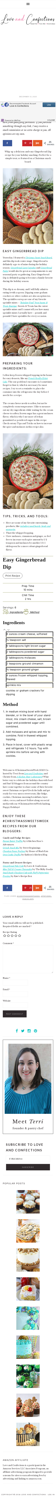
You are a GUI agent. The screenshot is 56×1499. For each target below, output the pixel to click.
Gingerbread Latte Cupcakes (23, 268)
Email (6, 989)
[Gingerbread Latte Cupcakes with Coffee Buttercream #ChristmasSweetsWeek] (28, 1416)
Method (34, 612)
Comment (8, 943)
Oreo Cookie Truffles (12, 855)
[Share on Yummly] (37, 143)
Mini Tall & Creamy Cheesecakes (17, 869)
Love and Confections (33, 773)
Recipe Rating (10, 932)
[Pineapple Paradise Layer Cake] (28, 1358)
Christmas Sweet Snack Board (38, 258)
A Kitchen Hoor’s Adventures (29, 777)
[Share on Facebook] (7, 143)
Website (7, 1001)
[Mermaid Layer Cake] (28, 1329)
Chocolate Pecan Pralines (14, 851)
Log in (51, 1494)
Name (6, 978)
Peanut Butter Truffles (13, 841)
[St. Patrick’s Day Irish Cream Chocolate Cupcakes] (28, 1387)
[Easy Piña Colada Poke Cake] (28, 1300)
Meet (28, 1121)
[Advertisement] (28, 64)
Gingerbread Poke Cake (13, 866)
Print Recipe (12, 575)
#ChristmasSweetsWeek (28, 896)
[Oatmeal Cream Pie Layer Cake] (28, 1271)
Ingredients (16, 612)
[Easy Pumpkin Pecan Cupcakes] (28, 1213)
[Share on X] (17, 143)
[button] (5, 629)
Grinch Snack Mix (11, 848)
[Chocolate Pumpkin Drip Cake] (28, 1445)
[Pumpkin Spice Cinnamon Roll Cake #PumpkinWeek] (28, 1242)
